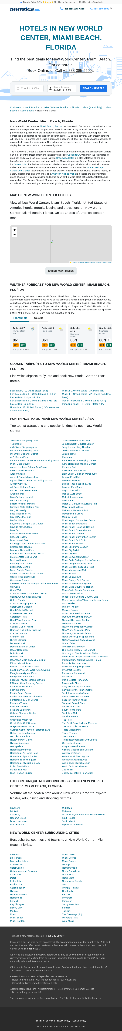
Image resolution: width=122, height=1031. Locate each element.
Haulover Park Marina (21, 739)
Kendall (14, 901)
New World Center (71, 623)
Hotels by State (65, 988)
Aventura (15, 854)
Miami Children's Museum (75, 547)
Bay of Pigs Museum (20, 517)
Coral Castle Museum (21, 606)
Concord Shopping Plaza (23, 603)
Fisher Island (16, 881)
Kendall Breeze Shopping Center (79, 460)
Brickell (14, 811)
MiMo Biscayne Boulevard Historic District (83, 814)
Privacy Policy (63, 1020)
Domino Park (16, 656)
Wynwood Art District (72, 824)
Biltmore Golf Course (21, 547)
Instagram (75, 997)
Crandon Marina (18, 633)
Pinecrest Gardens (71, 670)
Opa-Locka (68, 891)
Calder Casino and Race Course (27, 573)
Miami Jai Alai (69, 573)
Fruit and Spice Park (20, 710)
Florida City (16, 884)
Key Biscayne (17, 904)
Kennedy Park (69, 467)
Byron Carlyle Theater (21, 570)
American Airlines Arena (63, 174)
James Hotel (20, 164)
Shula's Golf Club (71, 706)
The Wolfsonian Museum (75, 726)
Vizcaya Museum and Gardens (77, 749)
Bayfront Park (17, 520)
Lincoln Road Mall (71, 477)
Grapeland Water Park (21, 720)
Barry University (18, 510)
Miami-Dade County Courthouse (78, 590)
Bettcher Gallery (18, 537)
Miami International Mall (74, 570)
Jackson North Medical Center (78, 444)
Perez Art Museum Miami (75, 663)
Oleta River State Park (73, 646)
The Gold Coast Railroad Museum (79, 723)
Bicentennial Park (19, 540)
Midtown (66, 811)
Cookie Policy (79, 1020)
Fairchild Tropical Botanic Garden (27, 680)
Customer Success (84, 988)
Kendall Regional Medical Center (79, 464)
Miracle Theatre (70, 606)
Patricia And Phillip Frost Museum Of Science (85, 656)
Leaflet (74, 262)
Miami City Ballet (70, 550)
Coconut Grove (18, 818)
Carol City (15, 814)
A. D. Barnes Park (19, 457)
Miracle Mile (68, 603)
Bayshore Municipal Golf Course (27, 523)
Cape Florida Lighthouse (23, 577)
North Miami (68, 878)
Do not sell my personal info (27, 992)
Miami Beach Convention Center (79, 537)
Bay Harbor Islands (20, 861)
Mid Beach (67, 808)
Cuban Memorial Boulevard (24, 871)
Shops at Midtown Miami (74, 700)
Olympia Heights (70, 887)
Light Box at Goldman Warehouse (79, 474)
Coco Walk (15, 590)
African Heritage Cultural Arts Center (28, 467)
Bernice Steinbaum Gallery (24, 533)
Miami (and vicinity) (92, 107)
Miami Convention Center (75, 557)
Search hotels (94, 88)
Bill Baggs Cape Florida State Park (27, 543)
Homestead (16, 897)
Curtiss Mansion (18, 640)
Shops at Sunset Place (73, 703)
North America (32, 107)
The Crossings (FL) (72, 914)
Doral (13, 878)
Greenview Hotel (65, 158)
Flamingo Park (17, 690)
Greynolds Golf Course (22, 726)
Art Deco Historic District (22, 487)
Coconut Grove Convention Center (28, 593)
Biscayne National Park (22, 550)
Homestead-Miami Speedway (25, 763)
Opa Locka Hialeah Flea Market (78, 650)
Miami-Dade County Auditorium (78, 587)
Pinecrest (67, 897)
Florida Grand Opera (20, 693)
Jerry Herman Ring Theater (76, 447)
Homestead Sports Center (23, 756)
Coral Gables (17, 868)
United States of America (55, 107)
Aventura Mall (17, 493)
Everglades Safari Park (22, 676)
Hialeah (14, 891)
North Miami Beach (72, 881)
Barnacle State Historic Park (24, 507)
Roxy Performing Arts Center (76, 686)
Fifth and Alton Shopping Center (26, 683)
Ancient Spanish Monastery (24, 477)
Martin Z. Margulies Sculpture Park (79, 503)
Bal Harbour (16, 858)
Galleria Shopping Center (23, 713)
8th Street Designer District (24, 454)
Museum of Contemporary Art (77, 616)
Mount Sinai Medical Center (76, 613)
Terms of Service (45, 1020)
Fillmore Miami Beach (21, 686)
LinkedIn (86, 997)
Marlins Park (68, 500)
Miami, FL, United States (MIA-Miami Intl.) (83, 390)
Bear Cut (14, 530)
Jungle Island (69, 454)
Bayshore (15, 808)
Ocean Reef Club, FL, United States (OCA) (84, 400)
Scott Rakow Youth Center (75, 693)
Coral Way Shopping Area (23, 620)
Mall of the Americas (72, 497)
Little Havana (17, 824)
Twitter (54, 997)
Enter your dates (61, 270)
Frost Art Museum (19, 706)
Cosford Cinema (18, 623)
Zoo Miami (67, 769)
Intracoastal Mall (18, 769)
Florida (75, 107)
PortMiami (67, 676)
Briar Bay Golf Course (21, 563)
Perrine (66, 894)
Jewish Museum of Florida (75, 450)
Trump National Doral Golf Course (79, 739)
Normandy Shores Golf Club (76, 633)
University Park (70, 917)
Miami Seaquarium (71, 577)
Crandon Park (17, 636)
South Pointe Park (71, 710)
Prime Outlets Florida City (75, 680)
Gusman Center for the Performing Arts (30, 729)
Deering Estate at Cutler (22, 646)
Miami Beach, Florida (51, 126)
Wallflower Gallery (71, 753)
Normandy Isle (69, 868)
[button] (14, 229)
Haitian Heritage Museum (23, 733)
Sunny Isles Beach (71, 904)
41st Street (15, 444)
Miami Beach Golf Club (73, 540)
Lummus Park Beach (72, 487)
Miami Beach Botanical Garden (78, 527)
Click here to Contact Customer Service (31, 970)
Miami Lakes (68, 854)
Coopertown (73, 155)
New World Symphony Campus (78, 626)
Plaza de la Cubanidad (73, 673)
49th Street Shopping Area (23, 447)
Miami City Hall (69, 553)
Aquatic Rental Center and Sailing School (31, 480)
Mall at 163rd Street (72, 493)
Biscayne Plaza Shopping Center (27, 553)
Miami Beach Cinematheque (76, 530)
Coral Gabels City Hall (21, 610)
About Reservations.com (23, 988)
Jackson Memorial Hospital (76, 440)
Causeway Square (19, 580)
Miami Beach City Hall (73, 533)
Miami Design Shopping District (78, 563)
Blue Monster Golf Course (23, 557)
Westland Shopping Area (74, 759)
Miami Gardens (18, 921)
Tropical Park (69, 736)
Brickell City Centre (20, 567)
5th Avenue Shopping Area (24, 450)
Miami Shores (69, 858)
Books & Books (18, 560)
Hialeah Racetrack (19, 743)
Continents (15, 107)
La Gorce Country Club (74, 470)
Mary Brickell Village (72, 507)
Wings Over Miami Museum (76, 763)
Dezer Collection (19, 650)
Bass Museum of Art (20, 513)
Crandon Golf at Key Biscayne (25, 630)
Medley (14, 911)
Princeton (67, 901)
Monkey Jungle (70, 610)
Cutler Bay (15, 874)
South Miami (68, 821)
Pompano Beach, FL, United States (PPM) (83, 404)
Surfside (66, 907)
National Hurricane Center (75, 620)
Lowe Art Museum (71, 480)
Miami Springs (69, 861)
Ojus (64, 884)
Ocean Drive (68, 643)
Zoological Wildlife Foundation (77, 773)
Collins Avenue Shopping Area (25, 597)
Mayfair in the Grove (72, 513)
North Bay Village (71, 871)
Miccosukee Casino (72, 593)
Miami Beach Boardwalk (74, 523)
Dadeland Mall (17, 643)
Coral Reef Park (18, 616)
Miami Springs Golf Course (75, 580)
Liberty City (16, 907)
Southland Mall (69, 713)
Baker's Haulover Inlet (21, 497)
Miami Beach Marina (72, 543)
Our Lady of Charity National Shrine (80, 653)
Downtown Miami (18, 821)
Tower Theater (70, 733)
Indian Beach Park (19, 766)
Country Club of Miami (21, 626)
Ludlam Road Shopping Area (76, 483)
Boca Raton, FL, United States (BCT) (29, 390)
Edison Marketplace (20, 663)
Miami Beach (16, 917)
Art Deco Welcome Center (24, 490)
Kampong (67, 457)
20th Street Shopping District (25, 440)
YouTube (64, 997)
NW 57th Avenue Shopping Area (78, 640)
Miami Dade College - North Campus (81, 560)
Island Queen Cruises (21, 773)
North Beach (68, 874)
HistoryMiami (16, 746)
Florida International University (26, 696)
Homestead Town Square (23, 759)
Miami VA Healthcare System (76, 583)
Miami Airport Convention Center (79, 520)
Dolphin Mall (16, 653)
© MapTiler (82, 262)
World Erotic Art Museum (75, 766)
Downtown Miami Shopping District (27, 660)
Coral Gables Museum (21, 613)
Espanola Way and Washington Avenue (30, 670)
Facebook (45, 997)
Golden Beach (17, 887)
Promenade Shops (71, 683)
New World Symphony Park (76, 630)
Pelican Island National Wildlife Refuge (82, 660)
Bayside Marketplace (21, 527)
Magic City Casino (71, 490)
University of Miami (71, 743)
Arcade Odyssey (18, 483)
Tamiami (66, 911)
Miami (13, 914)
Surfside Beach (70, 716)
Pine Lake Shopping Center (76, 666)
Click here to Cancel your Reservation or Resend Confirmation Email (46, 967)
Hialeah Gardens (18, 894)
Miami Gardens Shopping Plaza (78, 567)
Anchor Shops (17, 474)
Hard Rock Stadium (20, 736)
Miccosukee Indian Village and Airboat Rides (85, 600)
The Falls (67, 720)
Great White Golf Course (23, 723)
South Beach (27, 110)
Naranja (66, 864)
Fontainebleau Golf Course (24, 700)
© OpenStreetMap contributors (99, 262)
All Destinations (46, 988)
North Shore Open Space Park (78, 636)
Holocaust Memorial (20, 749)
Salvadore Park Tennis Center (77, 690)
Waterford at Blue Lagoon (75, 756)
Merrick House (69, 517)
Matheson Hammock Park (75, 510)
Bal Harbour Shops (20, 500)
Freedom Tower (18, 703)
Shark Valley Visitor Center (76, 696)
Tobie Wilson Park (71, 729)
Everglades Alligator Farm (23, 673)
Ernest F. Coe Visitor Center (24, 666)
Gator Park (15, 716)
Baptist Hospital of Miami (22, 503)
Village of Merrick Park (73, 746)
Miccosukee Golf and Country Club (80, 597)
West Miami (68, 921)
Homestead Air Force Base (24, 753)
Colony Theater (18, 600)
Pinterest (97, 997)
